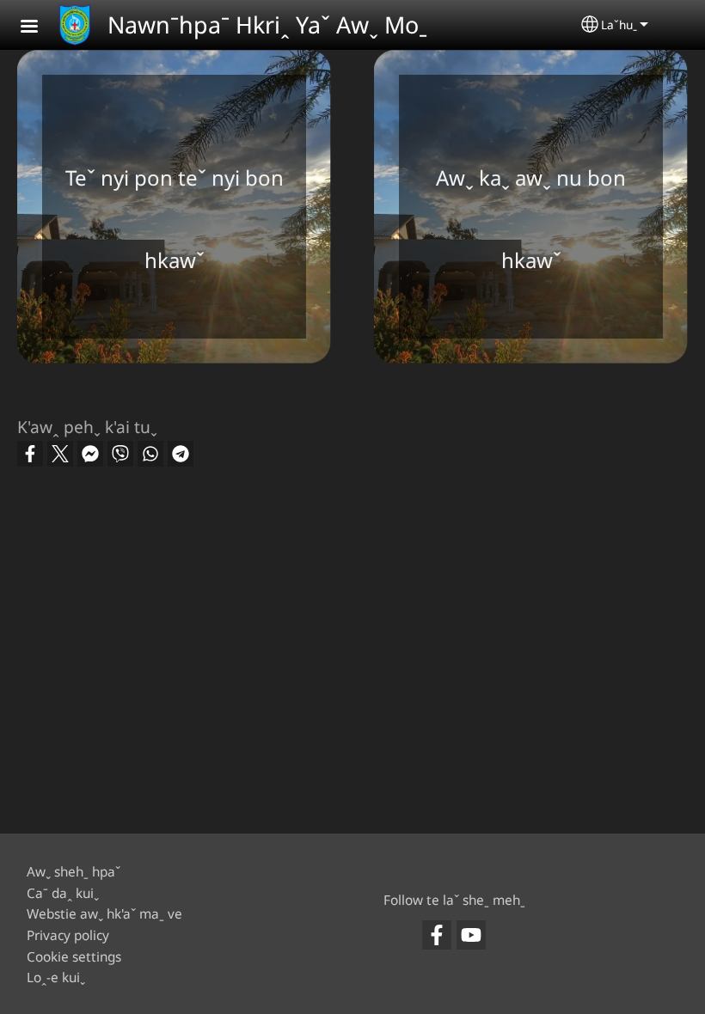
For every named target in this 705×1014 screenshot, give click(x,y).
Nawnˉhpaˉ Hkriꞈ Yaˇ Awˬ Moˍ (267, 24)
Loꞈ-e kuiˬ (56, 977)
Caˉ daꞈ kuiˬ (63, 893)
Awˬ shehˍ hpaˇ (73, 872)
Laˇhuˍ (619, 24)
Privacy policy (68, 935)
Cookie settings (74, 957)
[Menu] (39, 28)
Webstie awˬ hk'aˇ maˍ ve (104, 914)
